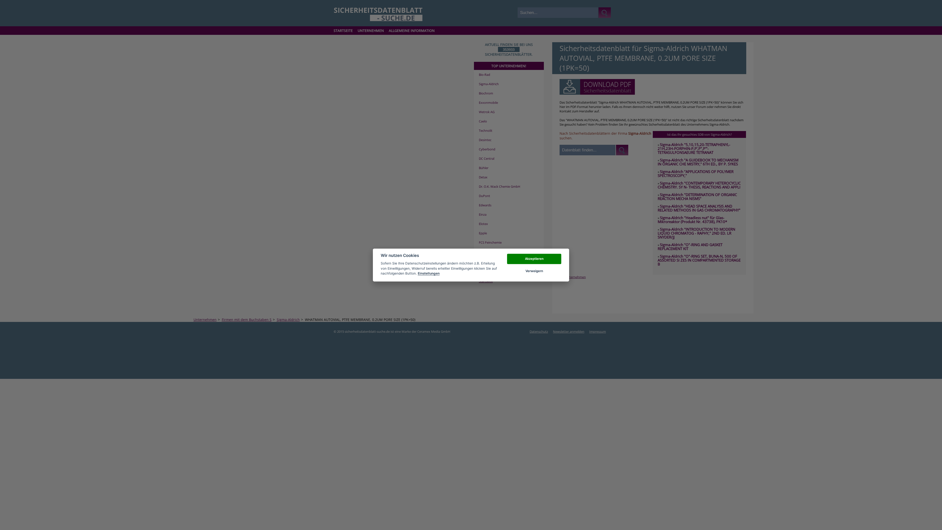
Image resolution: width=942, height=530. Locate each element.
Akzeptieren (534, 259)
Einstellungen (429, 273)
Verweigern (534, 271)
